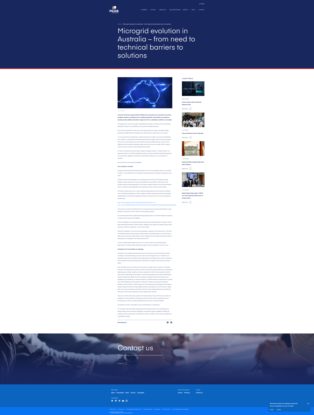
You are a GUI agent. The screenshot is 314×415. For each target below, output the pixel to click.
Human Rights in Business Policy (133, 409)
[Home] (114, 9)
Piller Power (114, 389)
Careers (133, 392)
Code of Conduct (166, 409)
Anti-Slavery (157, 409)
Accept (272, 409)
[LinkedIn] (116, 401)
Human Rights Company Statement (180, 409)
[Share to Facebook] (168, 322)
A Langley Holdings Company (116, 412)
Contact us (199, 392)
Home (119, 24)
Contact (198, 389)
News (127, 392)
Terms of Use (121, 409)
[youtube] (123, 401)
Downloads (120, 392)
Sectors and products (184, 389)
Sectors (180, 392)
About (113, 392)
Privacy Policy (113, 409)
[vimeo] (119, 401)
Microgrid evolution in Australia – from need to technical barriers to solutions (147, 24)
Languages (140, 392)
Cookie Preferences (148, 409)
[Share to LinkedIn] (171, 322)
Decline (279, 409)
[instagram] (127, 401)
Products (187, 392)
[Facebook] (112, 401)
